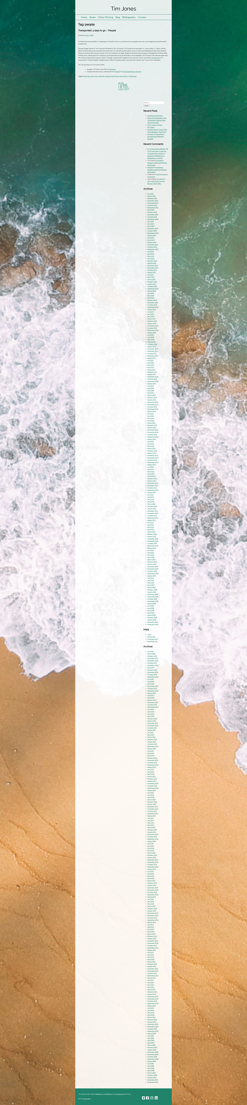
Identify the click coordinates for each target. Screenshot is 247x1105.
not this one (155, 58)
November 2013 (152, 457)
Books (93, 17)
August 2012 (151, 492)
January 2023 (151, 242)
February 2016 (152, 397)
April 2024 (150, 226)
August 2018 (151, 332)
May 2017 (150, 365)
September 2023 (152, 233)
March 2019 (151, 319)
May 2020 (150, 295)
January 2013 (151, 481)
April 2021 (150, 277)
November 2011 (152, 513)
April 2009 (150, 585)
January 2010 (151, 564)
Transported (132, 76)
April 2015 (150, 420)
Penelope (150, 167)
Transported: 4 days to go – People (97, 30)
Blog (117, 17)
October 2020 (152, 286)
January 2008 (151, 620)
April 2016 (150, 393)
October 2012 (152, 488)
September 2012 (152, 490)
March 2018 (151, 342)
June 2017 (150, 363)
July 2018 (150, 335)
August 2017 (151, 358)
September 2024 (152, 219)
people (107, 76)
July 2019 (150, 312)
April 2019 (150, 316)
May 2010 (150, 555)
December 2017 (152, 349)
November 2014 (152, 432)
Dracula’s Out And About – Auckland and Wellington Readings (156, 136)
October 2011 (152, 515)
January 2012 (151, 508)
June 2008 (150, 608)
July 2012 (150, 495)
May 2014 (150, 446)
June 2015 (150, 416)
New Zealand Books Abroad (131, 71)
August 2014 (151, 439)
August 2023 (151, 235)
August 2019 (151, 309)
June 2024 (150, 224)
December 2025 (152, 200)
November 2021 (152, 268)
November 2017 (152, 351)
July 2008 (150, 606)
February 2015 (152, 425)
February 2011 (152, 534)
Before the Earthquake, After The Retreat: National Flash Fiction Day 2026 (156, 120)
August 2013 (151, 464)
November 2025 (152, 203)
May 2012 (150, 499)
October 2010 (152, 543)
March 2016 (151, 395)
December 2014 (152, 430)
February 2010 (152, 562)
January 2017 (151, 374)
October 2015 (152, 407)
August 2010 (151, 548)
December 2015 (152, 402)
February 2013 (152, 478)
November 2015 (152, 404)
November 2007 (152, 624)
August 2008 (151, 603)
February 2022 (152, 261)
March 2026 (151, 196)
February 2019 (152, 321)
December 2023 (152, 228)
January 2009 (151, 592)
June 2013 (150, 469)
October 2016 (152, 379)
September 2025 (152, 207)
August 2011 (151, 520)
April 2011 (150, 529)
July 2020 (150, 293)
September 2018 (152, 330)
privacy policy (87, 1099)
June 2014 (150, 444)
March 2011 (151, 532)
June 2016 (150, 388)
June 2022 (150, 254)
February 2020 (152, 300)
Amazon (112, 69)
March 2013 (151, 476)
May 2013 (150, 471)
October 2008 (152, 599)
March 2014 (151, 448)
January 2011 (151, 536)
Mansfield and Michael (154, 116)
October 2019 (152, 305)
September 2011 (152, 518)
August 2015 (151, 411)
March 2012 (151, 504)
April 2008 (150, 613)
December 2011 (152, 511)
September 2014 (152, 437)
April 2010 (150, 557)
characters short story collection (94, 76)
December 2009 (152, 566)
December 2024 (152, 214)
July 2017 (150, 360)
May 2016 (150, 390)
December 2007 (152, 622)
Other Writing (105, 17)
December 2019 (152, 302)
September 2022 (152, 249)
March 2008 (151, 615)
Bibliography (128, 17)
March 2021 (151, 279)
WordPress (109, 1094)
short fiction (115, 76)
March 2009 (151, 587)
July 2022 (150, 251)
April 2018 (150, 339)
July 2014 (150, 441)
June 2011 (150, 525)
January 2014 (151, 453)
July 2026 (150, 194)
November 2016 (152, 376)
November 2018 (152, 325)
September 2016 (152, 381)
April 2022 (150, 258)
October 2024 (152, 217)
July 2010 (150, 550)
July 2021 (150, 275)
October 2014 (152, 434)
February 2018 (152, 344)
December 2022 (152, 244)
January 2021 (151, 284)
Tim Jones (123, 8)
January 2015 (151, 427)
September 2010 (152, 545)
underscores (120, 1094)
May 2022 (150, 256)
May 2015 (150, 418)
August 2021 (151, 272)
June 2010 (150, 552)
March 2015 (151, 423)
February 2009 (152, 589)
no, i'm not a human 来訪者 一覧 (157, 149)
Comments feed (152, 639)
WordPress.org (152, 641)
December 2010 (152, 539)
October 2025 (152, 205)
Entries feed (151, 637)
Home (84, 17)
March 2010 (151, 559)
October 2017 (152, 353)
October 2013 (152, 460)
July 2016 (150, 386)
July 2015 (150, 413)
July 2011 (150, 522)
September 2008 (152, 601)
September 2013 (152, 462)
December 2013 (152, 455)
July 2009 (150, 578)
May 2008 (150, 610)
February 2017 (152, 372)
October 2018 (152, 328)
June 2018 (150, 337)
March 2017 (151, 369)
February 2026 (152, 198)
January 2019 (151, 323)
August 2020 (151, 291)
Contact (142, 17)
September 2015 (152, 409)
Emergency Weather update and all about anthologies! (157, 162)
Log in (149, 634)
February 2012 (152, 506)
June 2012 (150, 497)
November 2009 (152, 569)
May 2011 (150, 527)
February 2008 (152, 617)
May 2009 (150, 583)
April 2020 (150, 298)
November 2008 (152, 596)
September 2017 (152, 356)
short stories (123, 76)
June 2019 (150, 314)
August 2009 (151, 576)
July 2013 (150, 467)
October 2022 (152, 247)
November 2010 (152, 541)
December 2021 (152, 265)
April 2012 (150, 501)
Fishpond (117, 71)
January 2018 (151, 346)
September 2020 (152, 288)
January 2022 (151, 263)
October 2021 (152, 270)
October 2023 (152, 231)
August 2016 (151, 383)
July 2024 (150, 221)
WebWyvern (99, 1094)
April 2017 (150, 367)
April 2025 (150, 210)
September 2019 (152, 307)
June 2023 (150, 238)
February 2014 (152, 451)
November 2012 (152, 485)
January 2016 (151, 400)
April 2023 (150, 240)
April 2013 (150, 474)
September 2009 (152, 573)
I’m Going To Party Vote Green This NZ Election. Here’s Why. (156, 181)
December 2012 (152, 483)
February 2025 (152, 212)
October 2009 (152, 571)
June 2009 (150, 580)
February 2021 (152, 281)
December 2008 (152, 594)
